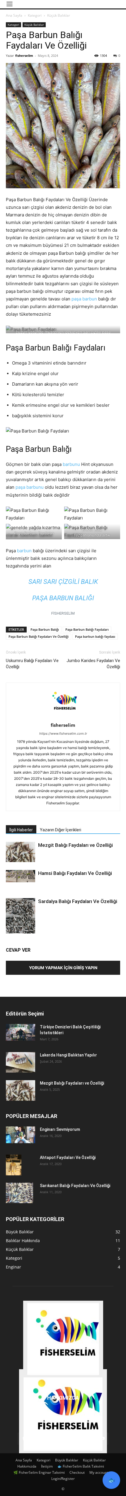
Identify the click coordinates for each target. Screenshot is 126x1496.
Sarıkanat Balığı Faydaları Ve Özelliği (75, 1185)
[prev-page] (9, 929)
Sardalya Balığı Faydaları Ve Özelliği (77, 901)
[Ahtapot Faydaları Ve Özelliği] (13, 1165)
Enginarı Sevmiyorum (60, 1129)
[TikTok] (71, 1438)
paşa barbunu (30, 487)
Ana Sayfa (14, 15)
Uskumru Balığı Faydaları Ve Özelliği (32, 663)
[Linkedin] (39, 1438)
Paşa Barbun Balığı (44, 629)
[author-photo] (63, 716)
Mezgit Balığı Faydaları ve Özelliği (75, 845)
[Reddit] (55, 1438)
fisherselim (24, 55)
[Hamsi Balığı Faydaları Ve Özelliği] (20, 876)
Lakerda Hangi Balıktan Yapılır (68, 1055)
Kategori (35, 15)
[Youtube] (102, 1438)
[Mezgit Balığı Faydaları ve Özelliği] (20, 852)
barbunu (71, 464)
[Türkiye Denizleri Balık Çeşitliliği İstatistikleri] (20, 1032)
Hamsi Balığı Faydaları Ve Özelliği (75, 873)
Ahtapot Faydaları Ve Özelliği (68, 1157)
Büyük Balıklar (66, 1460)
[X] (87, 1438)
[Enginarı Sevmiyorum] (20, 1134)
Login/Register (63, 1478)
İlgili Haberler (21, 829)
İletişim (47, 1466)
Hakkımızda (26, 1466)
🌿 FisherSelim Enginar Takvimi (39, 1472)
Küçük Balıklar (58, 15)
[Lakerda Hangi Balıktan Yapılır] (20, 1062)
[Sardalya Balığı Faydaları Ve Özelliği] (20, 917)
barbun (24, 550)
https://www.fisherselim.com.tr (63, 733)
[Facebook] (23, 1438)
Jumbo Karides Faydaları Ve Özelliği (93, 663)
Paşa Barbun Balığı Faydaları (87, 629)
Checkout (77, 1472)
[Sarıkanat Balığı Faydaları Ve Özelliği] (19, 1193)
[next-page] (19, 929)
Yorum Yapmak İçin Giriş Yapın (63, 967)
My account (98, 1472)
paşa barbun (84, 299)
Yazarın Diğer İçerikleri (60, 829)
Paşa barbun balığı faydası (95, 636)
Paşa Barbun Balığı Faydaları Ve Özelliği (38, 636)
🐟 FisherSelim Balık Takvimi (80, 1466)
